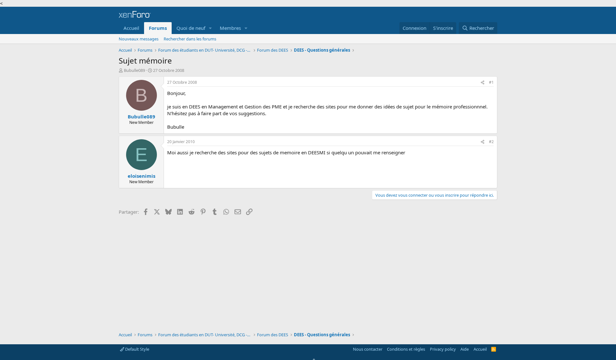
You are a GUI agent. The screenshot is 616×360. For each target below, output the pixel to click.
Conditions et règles (406, 349)
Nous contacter (367, 349)
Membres (230, 28)
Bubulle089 (134, 70)
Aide (464, 349)
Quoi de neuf (190, 28)
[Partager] (482, 82)
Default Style (136, 349)
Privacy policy (443, 349)
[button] (210, 28)
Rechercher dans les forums (190, 39)
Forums (158, 28)
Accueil (131, 28)
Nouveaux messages (138, 39)
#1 (491, 82)
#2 (491, 141)
